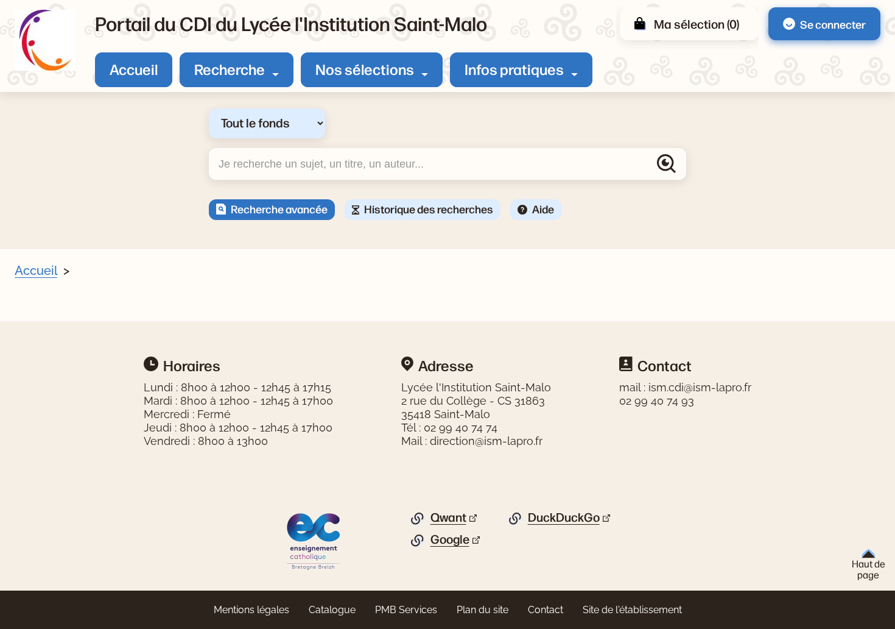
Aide (543, 208)
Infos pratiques (514, 69)
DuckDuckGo (564, 517)
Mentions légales (251, 610)
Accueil (134, 69)
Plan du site (482, 610)
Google (449, 539)
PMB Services (406, 610)
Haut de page (868, 568)
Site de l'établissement (632, 610)
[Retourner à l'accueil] (45, 40)
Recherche (229, 69)
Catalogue (332, 610)
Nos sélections (364, 69)
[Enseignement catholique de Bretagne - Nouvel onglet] (314, 540)
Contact (545, 610)
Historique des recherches (428, 208)
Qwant (448, 517)
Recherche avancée (279, 208)
